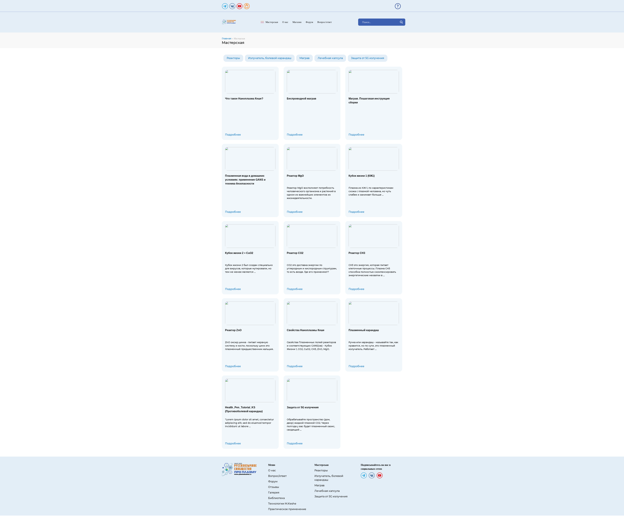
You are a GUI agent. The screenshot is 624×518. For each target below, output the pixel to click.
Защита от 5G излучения (367, 58)
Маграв (304, 58)
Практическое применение (287, 509)
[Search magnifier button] (401, 22)
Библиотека (276, 498)
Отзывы (273, 487)
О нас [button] (285, 22)
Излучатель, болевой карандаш (269, 58)
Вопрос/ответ (324, 22)
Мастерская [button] (272, 22)
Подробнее (233, 134)
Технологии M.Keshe (282, 503)
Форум (309, 22)
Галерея (273, 492)
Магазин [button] (296, 22)
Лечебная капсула (330, 58)
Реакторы (233, 58)
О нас (272, 470)
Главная (226, 38)
